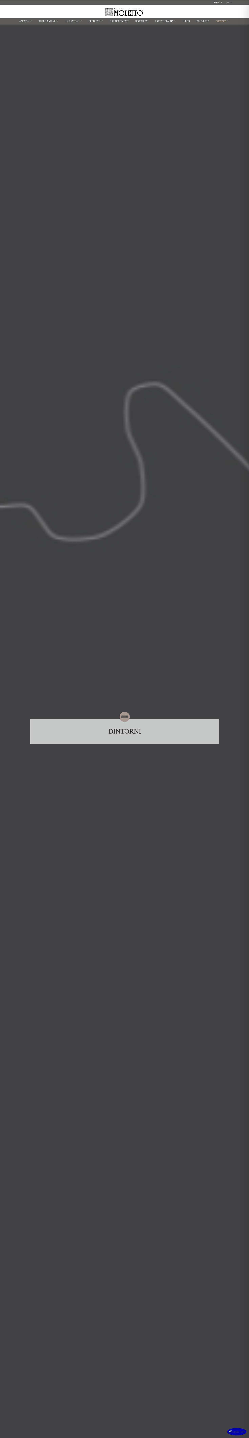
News (187, 21)
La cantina (72, 21)
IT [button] (228, 2)
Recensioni (141, 21)
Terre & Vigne (47, 21)
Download (202, 21)
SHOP (216, 2)
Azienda (24, 21)
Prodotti (94, 21)
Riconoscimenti (119, 21)
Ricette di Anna (164, 21)
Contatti (221, 21)
